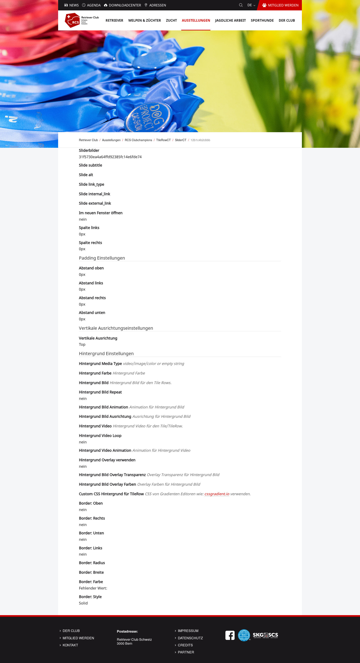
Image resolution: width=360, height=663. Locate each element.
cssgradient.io (216, 493)
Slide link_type (91, 184)
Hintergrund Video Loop (100, 435)
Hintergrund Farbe (112, 373)
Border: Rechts (92, 518)
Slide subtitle (90, 165)
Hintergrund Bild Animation (131, 406)
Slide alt (86, 174)
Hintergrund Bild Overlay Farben (139, 484)
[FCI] (244, 634)
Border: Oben (91, 503)
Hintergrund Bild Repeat (100, 391)
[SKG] (265, 634)
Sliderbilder (89, 150)
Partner (186, 652)
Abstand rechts (92, 297)
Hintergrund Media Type (131, 363)
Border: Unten (91, 532)
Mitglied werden (78, 638)
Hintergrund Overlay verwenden (107, 459)
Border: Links (90, 547)
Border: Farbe (91, 581)
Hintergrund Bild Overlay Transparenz (149, 474)
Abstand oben (91, 267)
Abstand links (91, 282)
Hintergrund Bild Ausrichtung (134, 416)
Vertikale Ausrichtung (98, 338)
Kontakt (70, 645)
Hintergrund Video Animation (134, 450)
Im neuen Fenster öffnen (100, 212)
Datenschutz (190, 638)
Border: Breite (91, 572)
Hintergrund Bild (125, 382)
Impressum (188, 630)
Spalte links (89, 227)
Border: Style (90, 596)
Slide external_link (95, 203)
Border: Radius (92, 562)
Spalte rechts (90, 242)
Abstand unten (92, 312)
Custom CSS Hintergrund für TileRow (165, 493)
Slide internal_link (94, 193)
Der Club (71, 630)
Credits (185, 645)
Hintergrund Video (131, 425)
